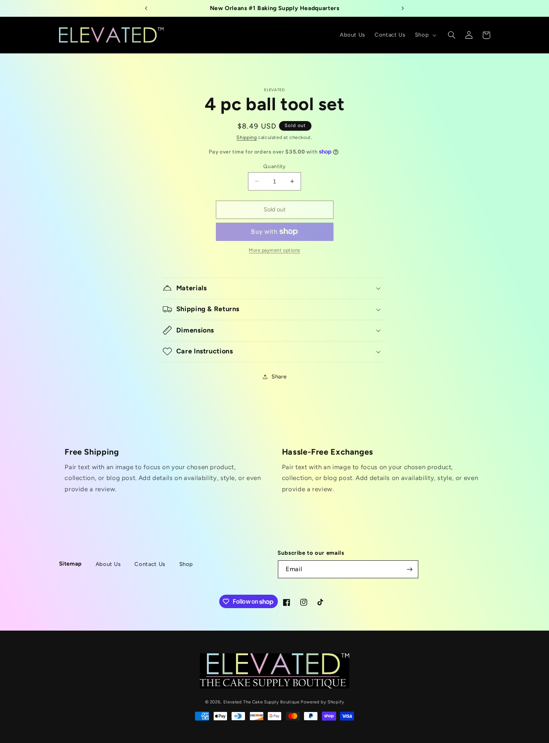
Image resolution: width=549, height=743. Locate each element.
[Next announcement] (402, 8)
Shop (186, 564)
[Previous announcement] (146, 8)
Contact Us (149, 564)
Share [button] (279, 376)
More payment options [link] (274, 250)
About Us (108, 564)
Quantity (274, 166)
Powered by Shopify (322, 701)
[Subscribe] (409, 569)
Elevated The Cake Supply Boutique (261, 701)
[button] (424, 35)
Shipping (246, 137)
